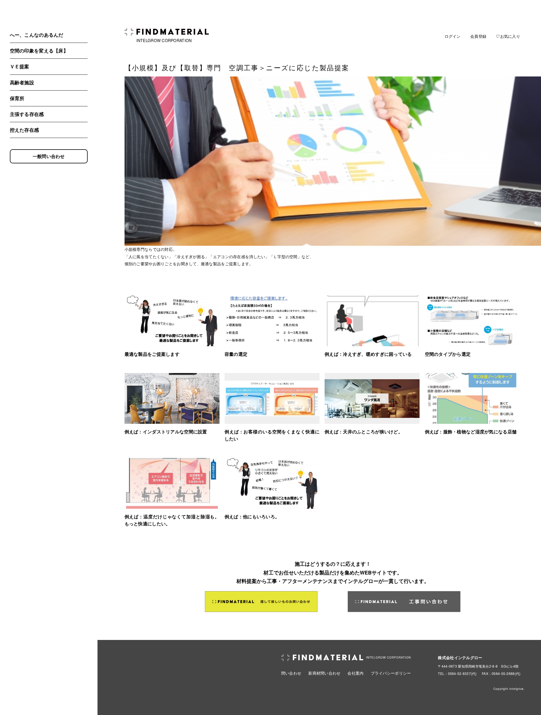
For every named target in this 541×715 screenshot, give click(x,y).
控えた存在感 (24, 129)
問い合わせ (291, 673)
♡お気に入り (508, 36)
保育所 (17, 98)
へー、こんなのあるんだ (36, 34)
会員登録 (478, 36)
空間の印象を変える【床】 (39, 50)
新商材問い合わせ (324, 673)
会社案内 (355, 673)
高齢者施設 (22, 82)
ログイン (453, 36)
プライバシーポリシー (391, 673)
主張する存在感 (27, 114)
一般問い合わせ (49, 156)
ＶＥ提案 (19, 66)
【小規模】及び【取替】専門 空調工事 (192, 67)
